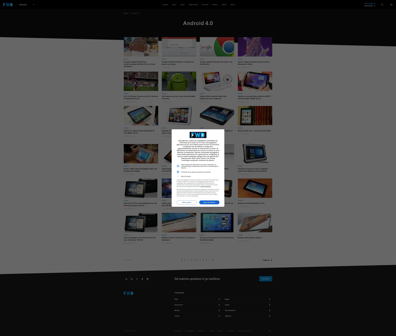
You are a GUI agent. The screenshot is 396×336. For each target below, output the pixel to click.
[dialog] (198, 168)
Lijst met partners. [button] (205, 186)
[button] (198, 176)
